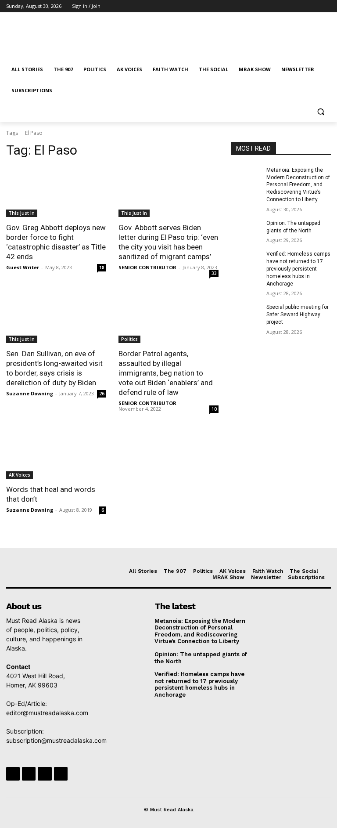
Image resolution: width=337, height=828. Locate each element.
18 (101, 267)
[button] (320, 111)
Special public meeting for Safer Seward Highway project (297, 314)
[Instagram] (289, 6)
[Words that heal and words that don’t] (56, 454)
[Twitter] (302, 6)
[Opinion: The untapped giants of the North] (246, 230)
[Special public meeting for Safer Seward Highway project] (246, 314)
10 (214, 409)
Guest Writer (22, 267)
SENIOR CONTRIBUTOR (147, 267)
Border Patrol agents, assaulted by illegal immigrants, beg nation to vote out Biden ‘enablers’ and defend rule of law (165, 373)
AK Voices (19, 475)
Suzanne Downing (29, 393)
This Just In (22, 213)
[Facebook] (277, 6)
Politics (129, 339)
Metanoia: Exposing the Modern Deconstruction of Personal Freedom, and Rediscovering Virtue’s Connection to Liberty (298, 184)
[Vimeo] (313, 6)
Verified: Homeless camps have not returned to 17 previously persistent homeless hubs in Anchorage (298, 268)
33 (214, 273)
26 (101, 393)
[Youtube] (326, 6)
